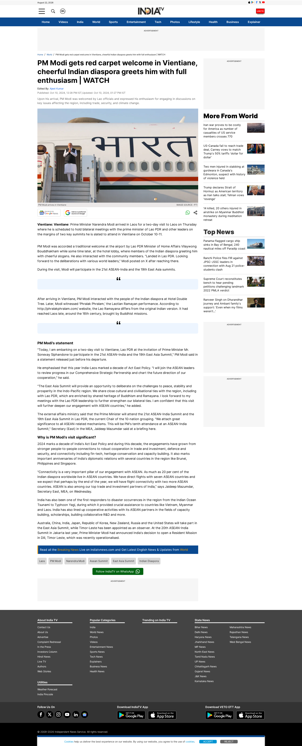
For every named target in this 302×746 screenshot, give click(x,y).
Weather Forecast (47, 689)
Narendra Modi (75, 561)
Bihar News (201, 627)
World (96, 22)
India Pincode (45, 694)
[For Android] (219, 715)
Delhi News (201, 632)
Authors (41, 666)
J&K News (200, 676)
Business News (98, 666)
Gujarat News (202, 671)
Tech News (96, 656)
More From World (230, 116)
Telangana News (239, 637)
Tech (158, 22)
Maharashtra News (240, 627)
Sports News (97, 651)
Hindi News (43, 656)
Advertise (42, 637)
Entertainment (136, 22)
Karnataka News (204, 681)
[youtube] (67, 714)
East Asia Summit (123, 561)
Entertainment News (101, 646)
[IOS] (249, 2)
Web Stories (44, 671)
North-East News (204, 651)
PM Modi (55, 561)
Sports (113, 22)
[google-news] (84, 714)
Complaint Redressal (49, 641)
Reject (228, 741)
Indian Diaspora (149, 561)
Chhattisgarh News (206, 666)
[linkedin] (75, 714)
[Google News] (48, 213)
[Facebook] (40, 714)
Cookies (68, 741)
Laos (42, 561)
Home (46, 22)
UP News (200, 661)
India (80, 22)
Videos (63, 22)
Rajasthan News (239, 632)
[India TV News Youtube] (263, 2)
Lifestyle (194, 22)
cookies (190, 741)
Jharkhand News (204, 641)
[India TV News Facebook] (257, 2)
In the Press (44, 646)
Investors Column (47, 651)
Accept (208, 741)
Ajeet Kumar (57, 88)
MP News (200, 646)
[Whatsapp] (188, 212)
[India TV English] (151, 11)
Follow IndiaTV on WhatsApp (115, 571)
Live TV (41, 661)
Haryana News (203, 637)
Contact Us (43, 627)
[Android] (252, 2)
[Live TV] (260, 11)
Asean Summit (99, 561)
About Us (42, 632)
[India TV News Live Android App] (131, 715)
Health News (97, 671)
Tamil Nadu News (205, 656)
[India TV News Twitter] (260, 2)
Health (213, 22)
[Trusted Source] (75, 213)
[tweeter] (49, 714)
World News (96, 632)
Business (232, 22)
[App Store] (162, 715)
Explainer (254, 22)
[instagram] (58, 714)
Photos (175, 22)
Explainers (96, 661)
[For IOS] (250, 715)
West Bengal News (240, 641)
